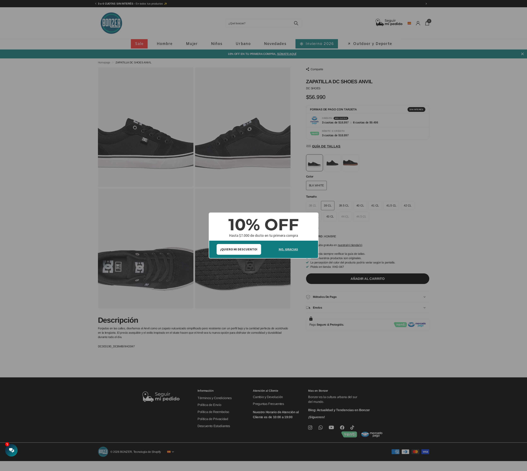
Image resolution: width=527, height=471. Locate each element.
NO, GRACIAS (288, 249)
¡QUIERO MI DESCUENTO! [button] (238, 249)
